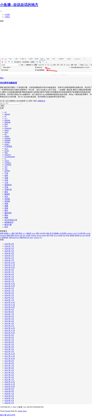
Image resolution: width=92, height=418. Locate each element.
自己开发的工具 (10, 220)
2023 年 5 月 (9, 319)
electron (7, 120)
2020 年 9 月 (9, 389)
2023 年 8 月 (9, 312)
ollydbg (7, 142)
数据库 (7, 194)
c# (5, 116)
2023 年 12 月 (9, 302)
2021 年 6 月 (9, 368)
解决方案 (8, 225)
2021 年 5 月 (9, 370)
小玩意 (7, 14)
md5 (83, 235)
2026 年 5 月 (9, 251)
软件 (6, 227)
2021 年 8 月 (9, 363)
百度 (16, 233)
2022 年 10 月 (9, 333)
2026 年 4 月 (9, 253)
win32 (6, 161)
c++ (5, 118)
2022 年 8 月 (9, 337)
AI (5, 112)
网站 (2, 78)
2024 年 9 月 (9, 288)
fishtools (7, 122)
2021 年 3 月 (9, 375)
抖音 (67, 235)
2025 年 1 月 (9, 281)
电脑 (6, 206)
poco (6, 149)
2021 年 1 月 (9, 379)
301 (24, 235)
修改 (47, 233)
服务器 (28, 233)
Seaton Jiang (22, 411)
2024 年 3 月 (9, 298)
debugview (15, 237)
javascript (7, 128)
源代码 (77, 235)
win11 (75, 233)
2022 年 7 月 (9, 340)
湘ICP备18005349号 (7, 415)
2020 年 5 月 (9, 398)
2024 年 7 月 (9, 291)
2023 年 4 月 (9, 321)
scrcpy (6, 151)
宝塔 (6, 180)
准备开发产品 (24, 237)
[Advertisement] (46, 39)
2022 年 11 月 (9, 330)
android (7, 114)
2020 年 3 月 (9, 403)
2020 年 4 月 (9, 401)
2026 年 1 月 (9, 260)
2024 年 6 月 (9, 293)
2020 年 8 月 (9, 391)
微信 (6, 192)
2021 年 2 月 (9, 377)
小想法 (7, 17)
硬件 (6, 211)
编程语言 (8, 213)
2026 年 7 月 (9, 246)
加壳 (6, 175)
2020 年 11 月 (9, 384)
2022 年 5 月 (9, 344)
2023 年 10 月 (9, 307)
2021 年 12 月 (9, 354)
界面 (6, 208)
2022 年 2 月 (9, 351)
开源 (6, 187)
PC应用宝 (8, 146)
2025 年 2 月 (9, 279)
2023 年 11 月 (9, 305)
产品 (6, 173)
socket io (7, 155)
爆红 (13, 233)
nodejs (6, 136)
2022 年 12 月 (9, 328)
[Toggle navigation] (1, 11)
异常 (51, 235)
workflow (7, 165)
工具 (6, 182)
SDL (6, 153)
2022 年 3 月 (9, 349)
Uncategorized (9, 157)
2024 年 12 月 (9, 284)
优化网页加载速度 (8, 83)
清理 (1, 233)
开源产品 (8, 189)
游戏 (6, 203)
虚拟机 (72, 235)
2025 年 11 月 (9, 265)
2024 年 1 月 (9, 300)
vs (5, 159)
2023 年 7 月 (9, 314)
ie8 (55, 235)
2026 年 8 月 (9, 244)
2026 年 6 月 (9, 248)
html (6, 124)
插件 (37, 233)
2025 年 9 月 (9, 270)
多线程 (6, 233)
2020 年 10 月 (9, 386)
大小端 (79, 233)
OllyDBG (43, 233)
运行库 (88, 235)
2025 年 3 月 (9, 277)
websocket (3, 235)
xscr (5, 167)
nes (5, 134)
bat (81, 235)
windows (7, 163)
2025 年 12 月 (9, 263)
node (20, 235)
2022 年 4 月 (9, 347)
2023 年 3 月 (9, 323)
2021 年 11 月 (9, 356)
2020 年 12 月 (9, 382)
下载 (10, 237)
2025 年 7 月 (9, 272)
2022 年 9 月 (9, 335)
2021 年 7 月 (9, 365)
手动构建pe (56, 233)
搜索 (2, 106)
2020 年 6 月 (9, 396)
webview (36, 237)
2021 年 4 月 (9, 372)
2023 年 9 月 (9, 309)
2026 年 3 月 (9, 256)
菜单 (60, 235)
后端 (6, 178)
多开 (48, 235)
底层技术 (8, 185)
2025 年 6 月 (9, 274)
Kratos (7, 411)
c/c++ (24, 233)
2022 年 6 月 (9, 342)
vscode (88, 233)
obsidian (7, 138)
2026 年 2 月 (9, 258)
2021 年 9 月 (9, 361)
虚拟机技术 (8, 222)
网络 (6, 218)
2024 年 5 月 (9, 295)
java (5, 126)
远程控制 (5, 237)
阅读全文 (41, 101)
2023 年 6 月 (9, 316)
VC (41, 237)
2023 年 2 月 (9, 326)
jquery (6, 130)
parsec (6, 144)
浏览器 (7, 199)
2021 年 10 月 (9, 358)
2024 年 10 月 (9, 286)
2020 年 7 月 (9, 393)
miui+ (6, 132)
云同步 (7, 171)
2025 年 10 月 (9, 267)
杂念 (6, 196)
